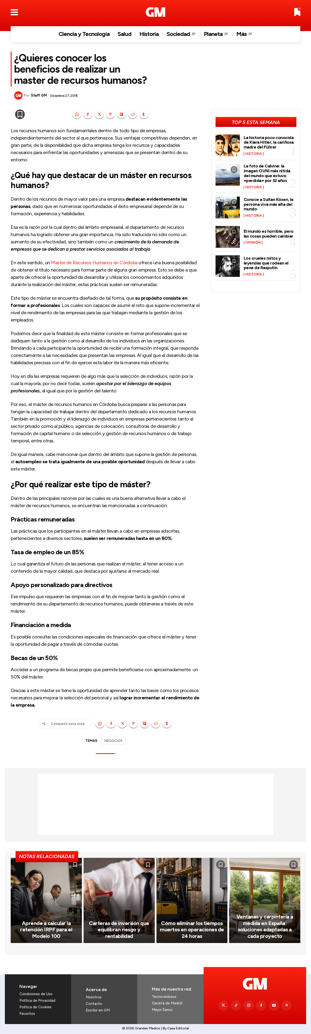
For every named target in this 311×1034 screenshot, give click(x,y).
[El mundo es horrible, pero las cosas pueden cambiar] (228, 237)
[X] (99, 114)
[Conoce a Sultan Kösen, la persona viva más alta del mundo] (228, 207)
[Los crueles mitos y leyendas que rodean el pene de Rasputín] (228, 266)
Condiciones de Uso (35, 994)
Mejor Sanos (162, 1010)
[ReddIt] (133, 114)
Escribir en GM (98, 1010)
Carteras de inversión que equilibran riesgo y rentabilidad (119, 929)
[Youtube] (274, 1006)
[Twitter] (223, 1006)
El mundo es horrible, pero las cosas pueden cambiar (269, 234)
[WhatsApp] (77, 114)
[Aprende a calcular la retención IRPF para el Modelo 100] (46, 900)
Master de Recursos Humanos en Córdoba (94, 262)
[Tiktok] (236, 1006)
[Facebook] (88, 114)
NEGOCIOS (113, 741)
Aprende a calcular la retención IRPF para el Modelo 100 (46, 929)
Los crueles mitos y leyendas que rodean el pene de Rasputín (266, 263)
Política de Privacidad (37, 1000)
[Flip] (121, 114)
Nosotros (94, 997)
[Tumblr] (144, 114)
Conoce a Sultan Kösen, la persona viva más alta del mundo (268, 204)
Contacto (94, 1003)
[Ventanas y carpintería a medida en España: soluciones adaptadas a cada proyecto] (264, 900)
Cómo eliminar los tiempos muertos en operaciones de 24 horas (192, 929)
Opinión (253, 242)
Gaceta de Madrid (167, 1003)
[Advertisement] (155, 804)
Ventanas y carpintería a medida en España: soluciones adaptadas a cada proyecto (264, 926)
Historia (253, 154)
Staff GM (39, 95)
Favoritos (27, 1013)
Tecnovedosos (164, 996)
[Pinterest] (110, 114)
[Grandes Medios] (155, 12)
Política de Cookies (35, 1007)
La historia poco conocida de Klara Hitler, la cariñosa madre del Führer (269, 142)
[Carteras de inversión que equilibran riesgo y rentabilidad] (119, 900)
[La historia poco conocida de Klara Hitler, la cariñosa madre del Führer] (228, 145)
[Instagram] (248, 1006)
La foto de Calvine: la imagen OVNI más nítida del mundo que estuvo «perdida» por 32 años (267, 173)
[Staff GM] (19, 95)
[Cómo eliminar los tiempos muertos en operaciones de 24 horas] (192, 900)
